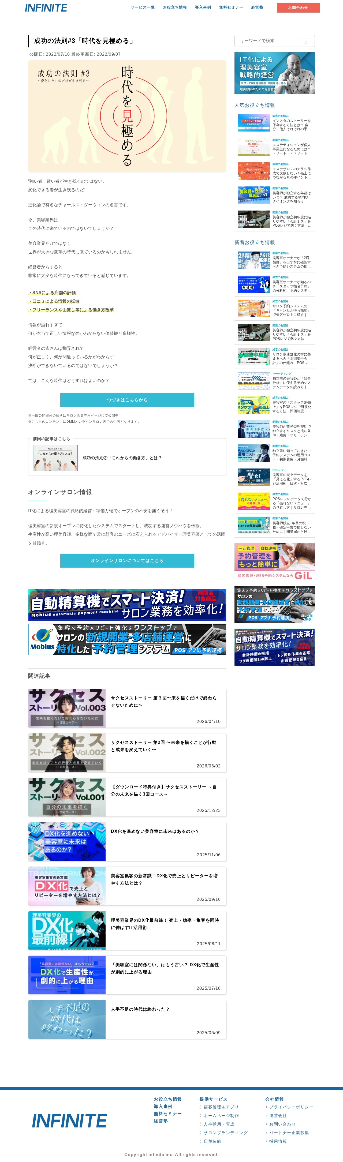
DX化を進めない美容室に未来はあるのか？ (155, 831)
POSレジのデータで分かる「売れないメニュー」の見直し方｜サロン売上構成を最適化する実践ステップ (292, 507)
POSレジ (278, 470)
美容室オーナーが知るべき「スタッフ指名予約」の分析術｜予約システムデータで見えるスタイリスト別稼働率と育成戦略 (292, 290)
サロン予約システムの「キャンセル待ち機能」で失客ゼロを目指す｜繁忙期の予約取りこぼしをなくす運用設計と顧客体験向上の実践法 (292, 316)
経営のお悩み (281, 277)
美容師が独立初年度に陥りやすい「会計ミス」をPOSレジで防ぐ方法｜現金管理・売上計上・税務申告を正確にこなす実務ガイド (292, 227)
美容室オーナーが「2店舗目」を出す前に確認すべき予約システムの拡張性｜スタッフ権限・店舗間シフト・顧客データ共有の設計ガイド (292, 268)
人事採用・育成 (219, 1124)
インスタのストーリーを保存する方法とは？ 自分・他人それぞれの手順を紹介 (292, 127)
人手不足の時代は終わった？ (140, 1009)
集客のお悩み (281, 116)
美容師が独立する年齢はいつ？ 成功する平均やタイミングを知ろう (292, 197)
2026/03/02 (209, 766)
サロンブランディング (226, 1132)
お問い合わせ (282, 1124)
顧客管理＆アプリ (221, 1107)
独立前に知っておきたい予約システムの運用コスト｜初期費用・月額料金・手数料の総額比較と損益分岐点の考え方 (292, 459)
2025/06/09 (209, 1032)
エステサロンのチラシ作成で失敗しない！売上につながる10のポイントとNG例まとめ (292, 175)
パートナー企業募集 (289, 1132)
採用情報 (278, 1141)
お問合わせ (298, 7)
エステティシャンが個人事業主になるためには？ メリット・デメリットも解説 (292, 151)
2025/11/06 (209, 855)
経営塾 (257, 7)
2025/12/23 (209, 810)
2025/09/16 (209, 899)
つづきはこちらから (127, 400)
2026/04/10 (209, 721)
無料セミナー (231, 7)
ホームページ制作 (221, 1115)
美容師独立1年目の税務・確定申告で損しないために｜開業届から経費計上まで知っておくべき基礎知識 (292, 531)
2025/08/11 (209, 944)
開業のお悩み (281, 140)
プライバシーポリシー (291, 1107)
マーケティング (282, 373)
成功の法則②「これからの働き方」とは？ (122, 457)
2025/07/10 (209, 988)
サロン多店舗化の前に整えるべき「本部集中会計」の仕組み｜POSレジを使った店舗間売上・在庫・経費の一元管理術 (292, 362)
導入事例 (203, 7)
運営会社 (278, 1115)
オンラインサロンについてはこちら (127, 560)
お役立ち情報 (175, 7)
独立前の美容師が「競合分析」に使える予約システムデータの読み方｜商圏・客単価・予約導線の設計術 (292, 386)
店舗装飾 (212, 1141)
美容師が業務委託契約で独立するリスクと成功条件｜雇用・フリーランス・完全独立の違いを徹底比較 (292, 435)
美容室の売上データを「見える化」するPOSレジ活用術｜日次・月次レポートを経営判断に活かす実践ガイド (292, 483)
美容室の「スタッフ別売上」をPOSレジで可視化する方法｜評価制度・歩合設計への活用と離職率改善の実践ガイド (292, 410)
